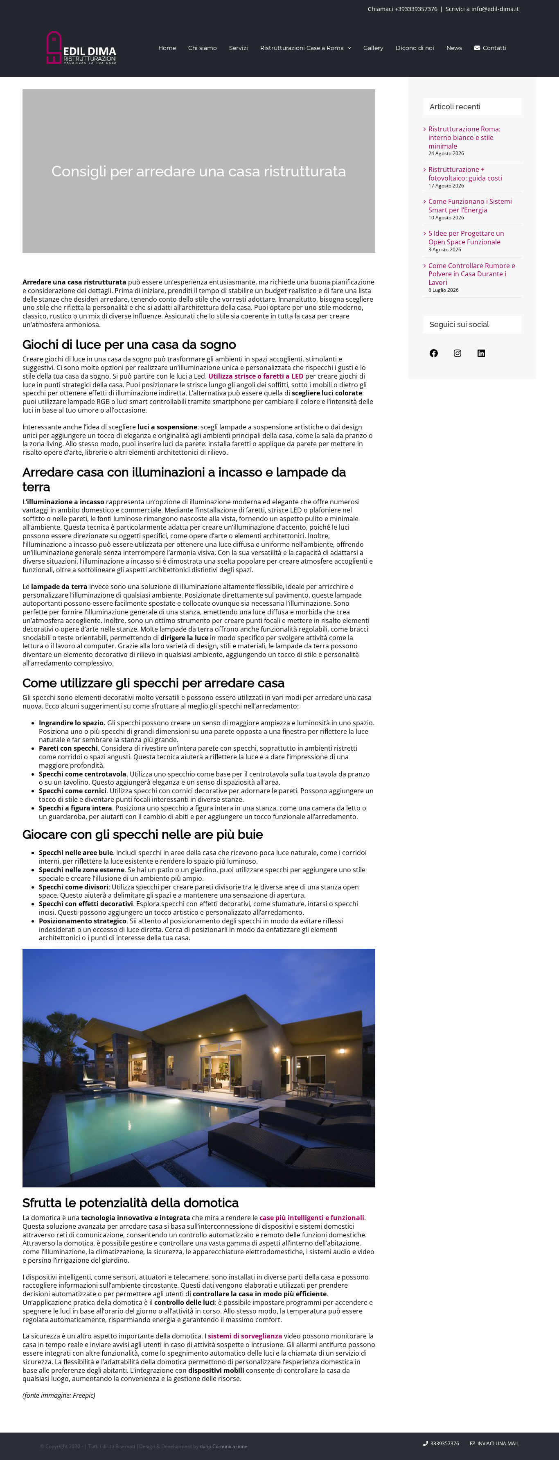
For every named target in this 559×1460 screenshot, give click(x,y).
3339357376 (445, 1443)
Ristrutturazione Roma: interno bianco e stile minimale (464, 137)
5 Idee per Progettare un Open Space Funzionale (466, 237)
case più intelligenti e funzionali (311, 1217)
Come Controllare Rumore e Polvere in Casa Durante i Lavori (471, 274)
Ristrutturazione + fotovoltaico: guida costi (465, 174)
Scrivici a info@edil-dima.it (482, 9)
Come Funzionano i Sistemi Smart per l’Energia (470, 205)
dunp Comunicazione (224, 1446)
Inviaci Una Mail (497, 1443)
